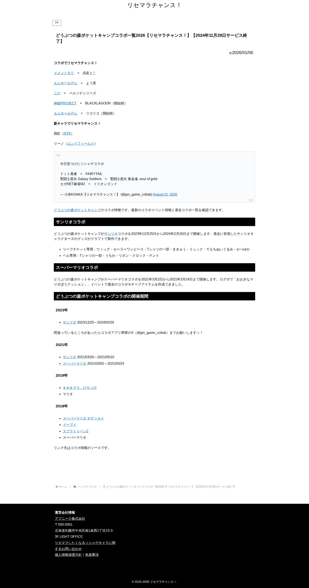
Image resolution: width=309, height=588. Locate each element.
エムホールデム (65, 83)
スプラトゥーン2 (75, 431)
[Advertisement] (154, 469)
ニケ (57, 93)
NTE (67, 133)
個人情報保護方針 (68, 554)
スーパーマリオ (74, 363)
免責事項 (92, 554)
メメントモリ (64, 73)
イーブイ (69, 424)
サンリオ (111, 233)
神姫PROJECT (65, 103)
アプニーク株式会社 (70, 518)
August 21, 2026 (165, 194)
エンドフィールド (80, 143)
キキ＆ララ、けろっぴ (79, 387)
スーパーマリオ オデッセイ (83, 418)
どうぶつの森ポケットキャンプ (77, 210)
